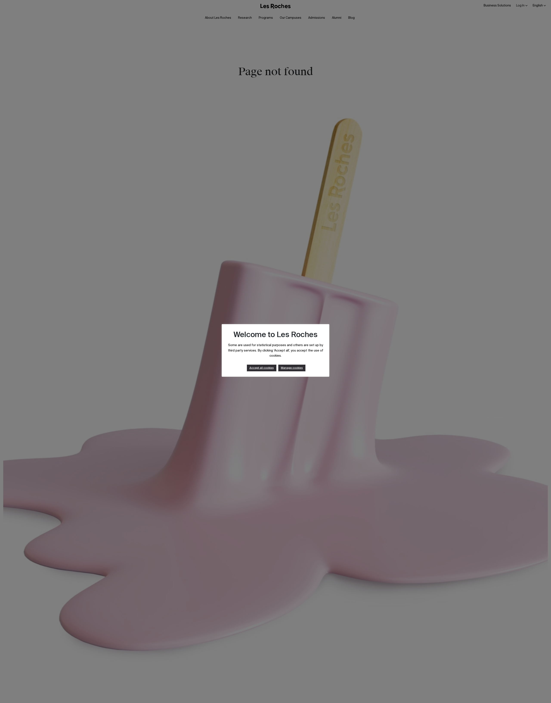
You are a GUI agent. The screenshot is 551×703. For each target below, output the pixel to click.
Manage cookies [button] (292, 368)
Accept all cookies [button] (261, 368)
